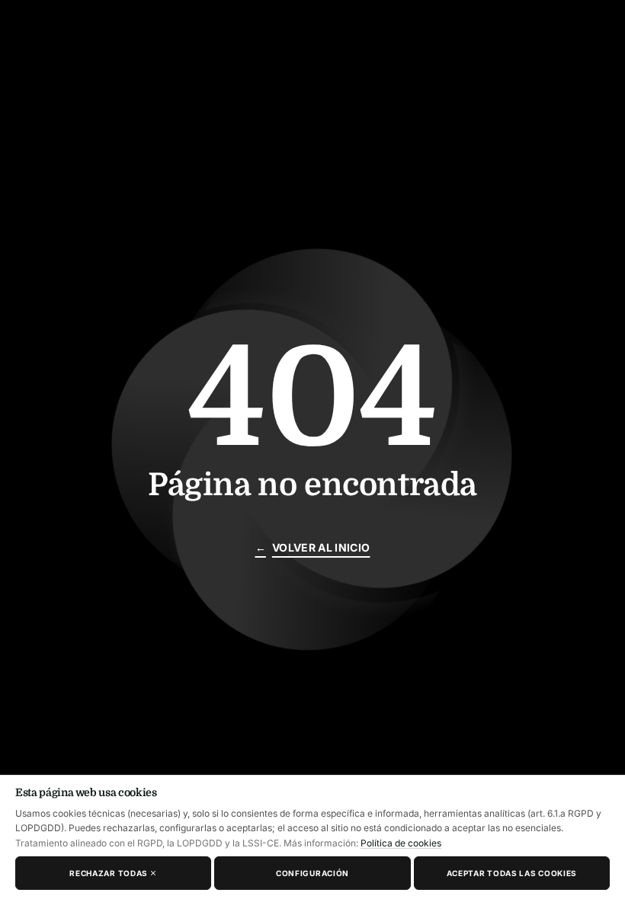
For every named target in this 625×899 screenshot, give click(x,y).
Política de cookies (401, 843)
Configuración (312, 873)
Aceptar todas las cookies (512, 873)
